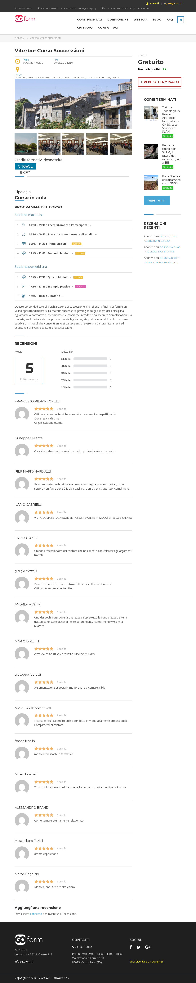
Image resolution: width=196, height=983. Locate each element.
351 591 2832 (83, 947)
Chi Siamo (85, 27)
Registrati (174, 3)
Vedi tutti (156, 200)
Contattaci (108, 27)
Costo (142, 55)
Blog (157, 19)
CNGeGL (25, 166)
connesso (36, 914)
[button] (73, 225)
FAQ (170, 19)
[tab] (73, 225)
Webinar (140, 19)
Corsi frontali (89, 19)
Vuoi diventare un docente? (146, 961)
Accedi (154, 3)
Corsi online (117, 19)
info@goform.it (24, 961)
